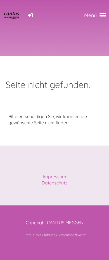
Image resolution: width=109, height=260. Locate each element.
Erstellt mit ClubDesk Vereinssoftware (54, 235)
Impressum (54, 176)
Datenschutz (54, 183)
